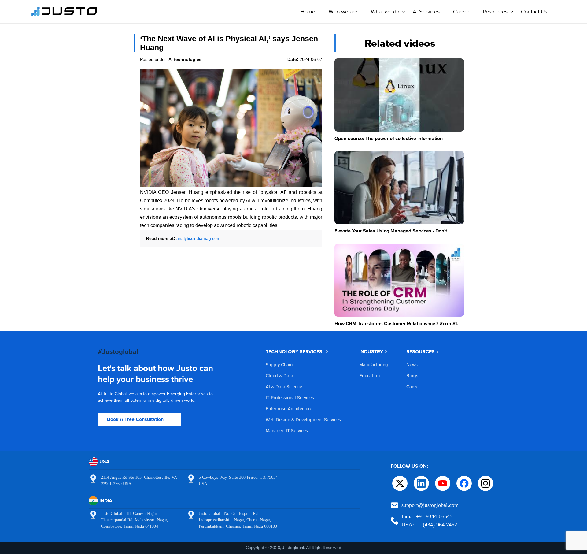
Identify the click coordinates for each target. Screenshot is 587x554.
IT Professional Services (290, 397)
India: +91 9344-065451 (428, 516)
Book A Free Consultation (135, 419)
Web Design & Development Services (303, 419)
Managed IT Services (287, 430)
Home (308, 11)
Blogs (412, 375)
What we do (385, 11)
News (412, 364)
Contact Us (534, 11)
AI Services (426, 11)
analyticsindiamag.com (198, 238)
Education (369, 375)
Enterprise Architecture (289, 408)
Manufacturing (373, 364)
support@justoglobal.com (430, 505)
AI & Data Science (284, 386)
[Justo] (64, 14)
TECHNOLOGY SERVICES (294, 351)
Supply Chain (279, 364)
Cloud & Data (279, 375)
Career (461, 11)
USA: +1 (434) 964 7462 (429, 525)
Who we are (343, 11)
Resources (495, 11)
